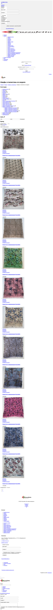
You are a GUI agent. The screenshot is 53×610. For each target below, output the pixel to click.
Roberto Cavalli (10, 41)
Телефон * (3, 12)
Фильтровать (22, 119)
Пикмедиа (50, 572)
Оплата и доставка (6, 588)
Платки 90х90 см (11, 48)
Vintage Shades (10, 45)
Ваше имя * (3, 9)
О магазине (4, 590)
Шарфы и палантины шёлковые (11, 107)
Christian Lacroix (11, 36)
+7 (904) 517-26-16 (5, 540)
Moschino (9, 39)
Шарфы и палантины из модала (11, 109)
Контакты (4, 591)
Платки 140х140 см (11, 50)
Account (8, 593)
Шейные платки (11, 56)
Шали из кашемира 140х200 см (14, 53)
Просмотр (4, 152)
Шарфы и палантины (12, 54)
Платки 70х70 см (11, 51)
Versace (9, 44)
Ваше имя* (2, 596)
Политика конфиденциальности (8, 570)
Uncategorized (5, 114)
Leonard (9, 38)
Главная (4, 586)
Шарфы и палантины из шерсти (11, 108)
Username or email (21, 67)
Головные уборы (11, 46)
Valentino (9, 43)
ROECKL (9, 42)
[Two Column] (2, 125)
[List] (1, 125)
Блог (3, 589)
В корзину (4, 151)
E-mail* (1, 598)
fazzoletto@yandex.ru (10, 28)
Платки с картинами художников (14, 52)
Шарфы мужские (11, 55)
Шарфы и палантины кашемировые (12, 110)
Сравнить (4, 150)
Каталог (4, 587)
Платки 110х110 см (11, 49)
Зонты (9, 47)
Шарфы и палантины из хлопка (11, 111)
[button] (3, 5)
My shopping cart (3, 593)
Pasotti (9, 40)
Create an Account (28, 65)
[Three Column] (3, 125)
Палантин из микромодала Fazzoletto (11, 155)
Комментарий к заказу (4, 602)
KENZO (9, 37)
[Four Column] (4, 125)
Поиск (1, 583)
